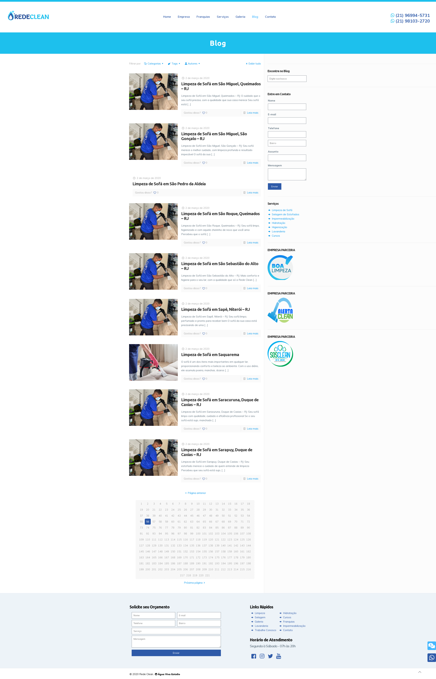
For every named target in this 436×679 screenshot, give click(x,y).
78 (172, 527)
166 (160, 557)
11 (204, 503)
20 (147, 509)
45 (191, 515)
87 (229, 527)
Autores (192, 63)
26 (185, 509)
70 (235, 521)
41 (166, 515)
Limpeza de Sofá (281, 210)
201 (154, 569)
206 (185, 569)
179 (242, 557)
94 (160, 533)
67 (217, 521)
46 (198, 515)
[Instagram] (262, 656)
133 (179, 545)
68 (223, 521)
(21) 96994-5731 (412, 15)
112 (160, 539)
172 (198, 557)
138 (210, 545)
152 (185, 551)
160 (236, 551)
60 (172, 521)
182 (147, 563)
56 (147, 521)
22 (160, 509)
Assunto (273, 151)
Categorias (154, 63)
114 (173, 539)
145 (141, 551)
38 (147, 515)
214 (236, 569)
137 (204, 545)
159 (229, 551)
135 (192, 545)
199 (141, 569)
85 (217, 527)
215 (242, 569)
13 (217, 503)
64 (198, 521)
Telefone (273, 128)
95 (166, 533)
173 (204, 557)
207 (192, 569)
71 (242, 521)
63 (191, 521)
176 (223, 557)
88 (235, 527)
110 (147, 539)
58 (160, 521)
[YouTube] (279, 656)
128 (147, 545)
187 (179, 563)
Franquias (288, 621)
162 (248, 551)
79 (179, 527)
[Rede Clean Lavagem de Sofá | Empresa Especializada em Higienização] (28, 15)
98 (185, 533)
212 (223, 569)
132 (173, 545)
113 (166, 539)
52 (235, 515)
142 (236, 545)
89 (242, 527)
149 (166, 551)
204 (173, 569)
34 (235, 509)
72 (248, 521)
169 (179, 557)
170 (185, 557)
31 (217, 509)
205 (179, 569)
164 (147, 557)
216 (248, 569)
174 (210, 557)
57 (153, 521)
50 (223, 515)
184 (160, 563)
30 (210, 509)
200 (147, 569)
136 (198, 545)
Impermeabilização (282, 218)
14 (223, 503)
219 (195, 575)
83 (204, 527)
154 (198, 551)
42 (172, 515)
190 (198, 563)
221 (207, 575)
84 (210, 527)
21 (153, 509)
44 (185, 515)
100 (198, 533)
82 (198, 527)
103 (217, 533)
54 (248, 515)
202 (160, 569)
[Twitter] (270, 656)
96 (172, 533)
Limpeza (259, 613)
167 (166, 557)
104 (223, 533)
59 (166, 521)
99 (191, 533)
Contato (287, 630)
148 (160, 551)
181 (141, 563)
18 (248, 503)
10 (198, 503)
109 (141, 539)
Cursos (275, 235)
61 (179, 521)
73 (141, 527)
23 (166, 509)
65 (204, 521)
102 (210, 533)
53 (242, 515)
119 (204, 539)
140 (223, 545)
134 (185, 545)
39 (153, 515)
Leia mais (252, 112)
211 (217, 569)
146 (147, 551)
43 (179, 515)
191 (204, 563)
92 (147, 533)
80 (185, 527)
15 (229, 503)
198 (248, 563)
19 (141, 509)
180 (248, 557)
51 (229, 515)
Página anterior (197, 493)
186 (173, 563)
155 (204, 551)
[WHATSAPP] (431, 657)
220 (201, 575)
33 (229, 509)
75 (153, 527)
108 (248, 533)
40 (160, 515)
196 (236, 563)
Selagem (259, 617)
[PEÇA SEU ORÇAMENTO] (431, 645)
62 (185, 521)
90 (248, 527)
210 (210, 569)
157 (217, 551)
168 (173, 557)
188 (185, 563)
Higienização (279, 227)
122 (223, 539)
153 (192, 551)
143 (242, 545)
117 (192, 539)
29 (204, 509)
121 (217, 539)
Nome (271, 100)
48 (210, 515)
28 (198, 509)
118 (198, 539)
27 (191, 509)
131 (166, 545)
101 (204, 533)
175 (217, 557)
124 (236, 539)
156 (210, 551)
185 (166, 563)
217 (182, 575)
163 (141, 557)
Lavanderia (278, 231)
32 (223, 509)
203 (166, 569)
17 (242, 503)
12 (210, 503)
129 (154, 545)
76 (160, 527)
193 (217, 563)
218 (188, 575)
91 (141, 533)
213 (229, 569)
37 (141, 515)
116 (185, 539)
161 (242, 551)
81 (191, 527)
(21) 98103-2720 (412, 21)
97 (179, 533)
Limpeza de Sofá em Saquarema (210, 354)
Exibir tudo (254, 63)
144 (248, 545)
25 (179, 509)
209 (204, 569)
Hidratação (278, 223)
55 (141, 521)
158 (223, 551)
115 (179, 539)
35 (242, 509)
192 (210, 563)
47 (204, 515)
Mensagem (275, 165)
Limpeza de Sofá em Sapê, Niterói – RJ (215, 309)
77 (166, 527)
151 (179, 551)
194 (223, 563)
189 (192, 563)
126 (248, 539)
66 (210, 521)
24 (172, 509)
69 (229, 521)
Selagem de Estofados (285, 214)
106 (236, 533)
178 (236, 557)
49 (217, 515)
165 (154, 557)
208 (198, 569)
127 (141, 545)
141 (229, 545)
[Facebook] (254, 656)
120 (210, 539)
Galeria (258, 621)
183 (154, 563)
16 (235, 503)
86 (223, 527)
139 (217, 545)
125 (242, 539)
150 (173, 551)
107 (242, 533)
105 (229, 533)
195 (229, 563)
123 (229, 539)
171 (192, 557)
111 (154, 539)
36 (248, 509)
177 (229, 557)
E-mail (272, 114)
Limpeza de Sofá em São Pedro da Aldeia (169, 184)
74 (147, 527)
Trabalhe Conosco (265, 630)
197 (242, 563)
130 (160, 545)
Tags (175, 63)
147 (154, 551)
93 (153, 533)
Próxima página (193, 582)
